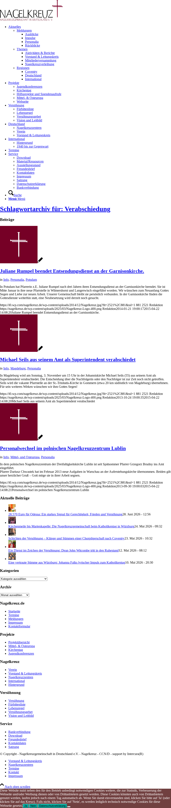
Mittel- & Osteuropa (21, 646)
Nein (33, 805)
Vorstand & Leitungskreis (25, 673)
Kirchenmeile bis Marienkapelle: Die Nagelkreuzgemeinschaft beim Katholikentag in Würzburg (71, 526)
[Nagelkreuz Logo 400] (31, 19)
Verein (12, 669)
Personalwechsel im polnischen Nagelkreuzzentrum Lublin (63, 448)
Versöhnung (16, 700)
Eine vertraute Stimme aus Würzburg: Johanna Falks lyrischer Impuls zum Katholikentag (66, 562)
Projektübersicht (19, 642)
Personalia (17, 279)
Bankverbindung (19, 732)
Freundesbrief (17, 739)
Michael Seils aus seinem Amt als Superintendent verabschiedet (68, 359)
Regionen (23, 68)
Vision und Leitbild (21, 715)
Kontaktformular (19, 626)
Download (15, 735)
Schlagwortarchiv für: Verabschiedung (55, 209)
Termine (13, 615)
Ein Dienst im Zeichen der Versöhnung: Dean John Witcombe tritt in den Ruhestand (63, 550)
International (16, 681)
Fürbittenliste (16, 704)
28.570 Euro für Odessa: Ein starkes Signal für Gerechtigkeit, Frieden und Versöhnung (65, 514)
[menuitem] (89, 53)
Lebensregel (16, 708)
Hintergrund (16, 684)
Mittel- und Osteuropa (24, 457)
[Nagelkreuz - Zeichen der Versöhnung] (21, 262)
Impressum (15, 622)
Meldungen (24, 30)
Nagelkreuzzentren (20, 677)
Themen (22, 49)
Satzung (13, 747)
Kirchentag (15, 650)
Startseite (14, 611)
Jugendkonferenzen (21, 653)
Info (6, 279)
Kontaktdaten (17, 743)
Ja (25, 805)
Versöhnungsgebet (20, 712)
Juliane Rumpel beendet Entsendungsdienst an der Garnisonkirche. (72, 271)
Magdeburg (18, 368)
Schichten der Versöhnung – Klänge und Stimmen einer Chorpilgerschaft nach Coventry (66, 538)
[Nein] (68, 806)
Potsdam (31, 279)
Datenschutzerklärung (52, 805)
